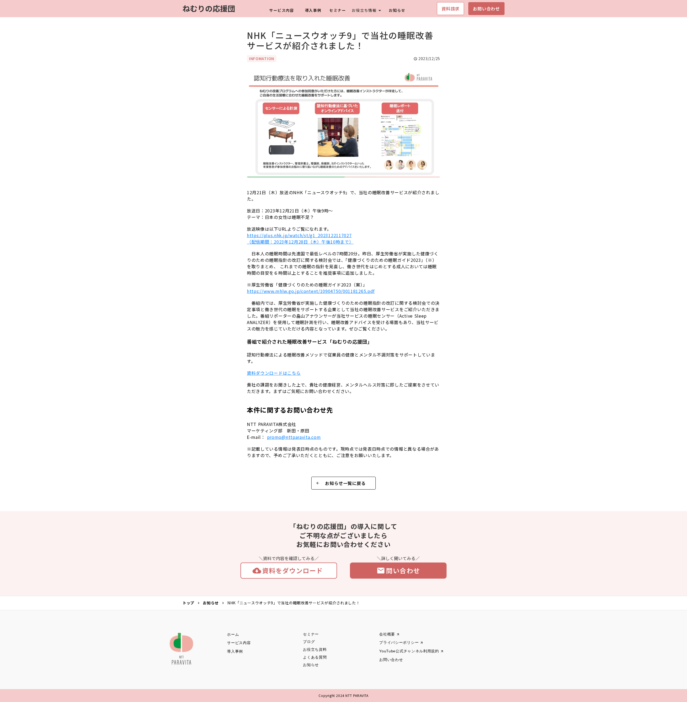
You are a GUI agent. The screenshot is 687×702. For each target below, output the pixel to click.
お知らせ (211, 602)
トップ (188, 602)
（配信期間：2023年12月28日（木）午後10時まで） (300, 238)
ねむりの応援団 (208, 8)
